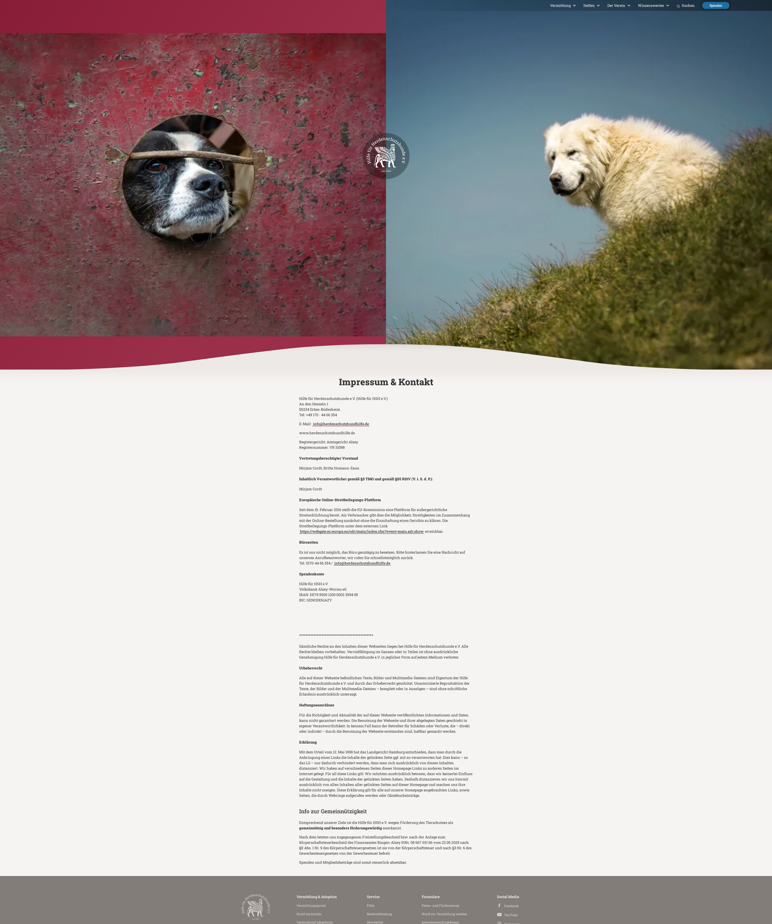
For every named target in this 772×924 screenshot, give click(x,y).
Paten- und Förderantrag (440, 905)
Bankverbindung (379, 914)
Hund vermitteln (309, 914)
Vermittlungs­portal (311, 905)
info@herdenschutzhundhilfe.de (341, 423)
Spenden (715, 5)
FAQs (371, 905)
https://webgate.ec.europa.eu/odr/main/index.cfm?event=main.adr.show (362, 531)
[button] (563, 5)
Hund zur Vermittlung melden (444, 914)
